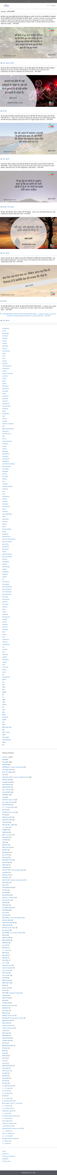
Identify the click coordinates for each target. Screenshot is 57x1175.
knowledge (5, 469)
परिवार (3, 702)
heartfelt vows (6, 433)
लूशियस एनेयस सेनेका (7, 1020)
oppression (5, 519)
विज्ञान (3, 725)
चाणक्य (3, 842)
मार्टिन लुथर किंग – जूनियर (8, 825)
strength (4, 619)
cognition (5, 363)
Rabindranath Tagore (8, 1005)
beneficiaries (6, 351)
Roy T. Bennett (6, 789)
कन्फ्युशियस (4, 830)
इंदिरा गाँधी (4, 953)
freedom (4, 421)
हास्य (3, 745)
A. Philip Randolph (7, 1086)
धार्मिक (3, 699)
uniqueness (5, 639)
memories (5, 489)
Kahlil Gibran (6, 1070)
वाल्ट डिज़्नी (4, 1073)
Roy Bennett (6, 930)
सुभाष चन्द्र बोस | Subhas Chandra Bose (13, 880)
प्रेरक (3, 709)
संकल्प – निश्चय (6, 732)
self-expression (6, 594)
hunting (4, 446)
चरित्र (3, 687)
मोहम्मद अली (5, 1055)
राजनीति (4, 719)
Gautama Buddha (7, 968)
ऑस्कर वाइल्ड (5, 837)
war (3, 647)
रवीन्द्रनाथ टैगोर (6, 875)
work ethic (5, 667)
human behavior (7, 441)
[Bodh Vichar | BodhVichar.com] (6, 5)
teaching (4, 624)
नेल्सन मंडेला (5, 915)
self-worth (5, 604)
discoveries (5, 388)
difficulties (5, 386)
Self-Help (5, 597)
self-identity (5, 599)
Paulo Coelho (6, 975)
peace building (6, 529)
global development (8, 428)
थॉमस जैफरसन (5, 1023)
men (3, 491)
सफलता (4, 735)
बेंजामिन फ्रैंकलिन (6, 787)
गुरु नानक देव (5, 855)
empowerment (6, 406)
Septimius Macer (7, 1025)
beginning (5, 346)
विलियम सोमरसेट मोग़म (7, 1065)
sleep (3, 609)
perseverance (6, 536)
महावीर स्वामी (5, 865)
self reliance (5, 581)
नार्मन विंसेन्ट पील (6, 1003)
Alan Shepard (6, 1121)
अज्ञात (3, 774)
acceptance (5, 328)
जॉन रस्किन (5, 1083)
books (4, 353)
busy (3, 358)
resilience (5, 574)
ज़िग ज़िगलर (5, 1048)
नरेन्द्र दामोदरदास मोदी (7, 887)
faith (3, 416)
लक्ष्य (3, 722)
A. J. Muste (5, 1113)
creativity (5, 376)
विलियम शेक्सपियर (6, 940)
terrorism (5, 627)
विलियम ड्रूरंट (5, 1035)
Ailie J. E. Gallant (7, 1133)
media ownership (7, 486)
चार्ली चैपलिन (5, 867)
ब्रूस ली (4, 885)
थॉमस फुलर (4, 958)
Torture (4, 634)
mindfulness (6, 496)
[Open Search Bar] (48, 5)
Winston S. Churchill (8, 897)
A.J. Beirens (5, 1141)
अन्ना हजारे (4, 945)
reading (4, 564)
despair (4, 383)
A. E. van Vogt (6, 1136)
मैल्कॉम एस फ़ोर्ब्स (6, 998)
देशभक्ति (12, 63)
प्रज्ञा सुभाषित (5, 762)
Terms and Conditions (8, 1156)
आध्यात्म (4, 679)
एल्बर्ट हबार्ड (4, 902)
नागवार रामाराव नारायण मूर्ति (8, 922)
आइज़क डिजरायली (6, 1038)
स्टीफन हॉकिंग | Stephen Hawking (11, 993)
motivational (6, 506)
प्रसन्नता (4, 704)
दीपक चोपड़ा (5, 857)
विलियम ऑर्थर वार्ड (6, 983)
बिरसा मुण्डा (4, 948)
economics (5, 396)
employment (6, 403)
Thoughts (5, 629)
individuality (5, 454)
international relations (8, 464)
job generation (6, 466)
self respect (5, 584)
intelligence (5, 461)
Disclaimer (5, 1159)
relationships (6, 566)
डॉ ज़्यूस (4, 1053)
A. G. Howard (6, 1098)
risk (3, 579)
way (3, 652)
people (4, 531)
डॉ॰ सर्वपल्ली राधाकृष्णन (7, 907)
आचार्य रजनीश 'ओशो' (7, 820)
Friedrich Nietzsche (8, 1028)
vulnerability (5, 644)
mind (3, 494)
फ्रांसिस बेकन (5, 1008)
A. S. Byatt (5, 1143)
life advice (5, 476)
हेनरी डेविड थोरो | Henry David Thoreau (12, 1018)
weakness (5, 654)
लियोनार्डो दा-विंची (6, 937)
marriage (4, 484)
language (5, 471)
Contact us (5, 1153)
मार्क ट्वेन (4, 810)
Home (4, 1151)
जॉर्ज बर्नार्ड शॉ (5, 822)
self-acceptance (7, 587)
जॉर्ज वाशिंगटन (5, 877)
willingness (5, 659)
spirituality (5, 614)
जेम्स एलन (4, 1043)
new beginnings (7, 514)
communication (6, 366)
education (5, 398)
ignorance (5, 451)
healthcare (5, 431)
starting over (6, 617)
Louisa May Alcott (7, 1126)
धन (3, 697)
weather (4, 657)
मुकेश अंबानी (5, 955)
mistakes (5, 501)
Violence (4, 642)
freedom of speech (8, 423)
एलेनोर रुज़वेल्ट (5, 882)
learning (4, 474)
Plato (3, 1060)
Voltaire (4, 1030)
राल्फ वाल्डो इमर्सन (6, 792)
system (4, 622)
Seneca (4, 1063)
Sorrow (4, 612)
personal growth (7, 541)
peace (4, 526)
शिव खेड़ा (4, 1000)
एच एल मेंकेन (5, 872)
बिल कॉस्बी (4, 1075)
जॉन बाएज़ (4, 1080)
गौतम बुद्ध (4, 815)
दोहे (3, 694)
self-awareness (7, 589)
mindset (4, 499)
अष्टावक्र (4, 1096)
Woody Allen (6, 988)
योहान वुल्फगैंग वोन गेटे (7, 860)
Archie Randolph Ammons (10, 1116)
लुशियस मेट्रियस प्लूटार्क (7, 1045)
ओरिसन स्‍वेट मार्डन (6, 847)
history (4, 438)
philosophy (5, 549)
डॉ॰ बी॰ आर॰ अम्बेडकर (7, 772)
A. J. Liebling (6, 1131)
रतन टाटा (4, 912)
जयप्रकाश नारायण (6, 1040)
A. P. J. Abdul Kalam (8, 807)
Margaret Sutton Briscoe (9, 1138)
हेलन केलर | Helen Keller (8, 927)
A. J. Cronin (5, 950)
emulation (5, 408)
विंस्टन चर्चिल (5, 960)
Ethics (4, 411)
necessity (5, 511)
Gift (3, 426)
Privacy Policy (6, 1161)
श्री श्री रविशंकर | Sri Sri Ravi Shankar (12, 932)
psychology (5, 561)
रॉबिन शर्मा (4, 935)
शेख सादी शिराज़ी (6, 895)
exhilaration (5, 413)
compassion (5, 368)
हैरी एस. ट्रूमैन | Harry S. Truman (11, 1103)
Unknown (5, 757)
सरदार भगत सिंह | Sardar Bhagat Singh (12, 870)
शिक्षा (3, 730)
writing (4, 669)
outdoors (5, 521)
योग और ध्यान (5, 717)
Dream (4, 393)
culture (4, 378)
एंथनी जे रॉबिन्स (5, 1078)
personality (5, 544)
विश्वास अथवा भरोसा (6, 727)
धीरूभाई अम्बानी (5, 852)
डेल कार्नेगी (4, 978)
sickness (4, 607)
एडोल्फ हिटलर (5, 942)
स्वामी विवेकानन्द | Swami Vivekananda (12, 767)
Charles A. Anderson (8, 1123)
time (3, 632)
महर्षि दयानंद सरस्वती (7, 817)
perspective (5, 546)
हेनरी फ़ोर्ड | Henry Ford (8, 1015)
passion (4, 524)
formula (4, 418)
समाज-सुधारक (6, 63)
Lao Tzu (4, 963)
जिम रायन (4, 1058)
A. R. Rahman (6, 1093)
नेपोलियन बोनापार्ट (6, 925)
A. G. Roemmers (7, 1108)
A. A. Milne (5, 827)
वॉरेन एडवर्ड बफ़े (5, 862)
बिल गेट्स (4, 990)
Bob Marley (5, 1010)
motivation (5, 504)
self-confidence (7, 592)
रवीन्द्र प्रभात (5, 973)
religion (4, 569)
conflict (4, 371)
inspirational (5, 459)
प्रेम (3, 707)
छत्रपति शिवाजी (6, 910)
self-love (4, 602)
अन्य (3, 674)
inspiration (5, 456)
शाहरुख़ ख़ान (5, 995)
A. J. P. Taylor (6, 1088)
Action (4, 331)
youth (4, 672)
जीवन (3, 689)
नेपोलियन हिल (5, 832)
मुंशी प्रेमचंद (5, 845)
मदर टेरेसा (4, 890)
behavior (4, 348)
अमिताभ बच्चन (5, 1033)
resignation (5, 571)
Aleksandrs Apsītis (7, 1111)
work (3, 664)
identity (4, 448)
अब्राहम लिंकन (5, 794)
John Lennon (6, 970)
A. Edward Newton (8, 1101)
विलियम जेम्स (5, 1013)
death (4, 381)
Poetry (4, 551)
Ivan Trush (5, 1091)
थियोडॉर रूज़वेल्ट (6, 980)
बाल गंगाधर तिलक (6, 804)
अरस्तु (3, 797)
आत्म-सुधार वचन (6, 677)
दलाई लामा (4, 850)
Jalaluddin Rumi (7, 965)
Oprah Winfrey (6, 900)
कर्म (3, 682)
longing (4, 479)
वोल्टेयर (4, 1050)
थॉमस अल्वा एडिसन (6, 920)
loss (3, 481)
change (4, 361)
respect (4, 576)
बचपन (3, 712)
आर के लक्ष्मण (5, 1068)
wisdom (4, 662)
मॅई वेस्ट (4, 985)
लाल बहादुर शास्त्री (6, 782)
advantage (5, 333)
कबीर (3, 759)
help (3, 436)
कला (3, 684)
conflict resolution (7, 373)
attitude (4, 343)
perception (5, 534)
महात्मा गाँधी (5, 764)
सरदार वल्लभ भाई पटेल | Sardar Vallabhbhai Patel (15, 777)
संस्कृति (4, 742)
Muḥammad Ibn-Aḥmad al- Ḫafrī (12, 1128)
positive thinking (7, 554)
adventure (5, 336)
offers (4, 516)
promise (4, 559)
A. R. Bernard (6, 1118)
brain (3, 356)
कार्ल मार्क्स (4, 892)
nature (4, 509)
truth (3, 637)
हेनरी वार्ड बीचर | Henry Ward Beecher (12, 917)
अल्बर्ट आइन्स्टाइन (6, 784)
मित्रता (3, 714)
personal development (9, 539)
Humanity (5, 443)
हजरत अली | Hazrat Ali (8, 799)
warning (4, 649)
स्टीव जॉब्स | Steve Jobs (8, 812)
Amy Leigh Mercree (8, 802)
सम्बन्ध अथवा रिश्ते (6, 740)
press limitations (7, 556)
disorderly (5, 391)
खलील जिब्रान (5, 905)
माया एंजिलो (4, 840)
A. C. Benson (6, 1106)
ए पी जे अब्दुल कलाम (6, 769)
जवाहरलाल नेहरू (6, 779)
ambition (4, 338)
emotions (5, 401)
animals (4, 341)
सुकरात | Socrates (7, 835)
